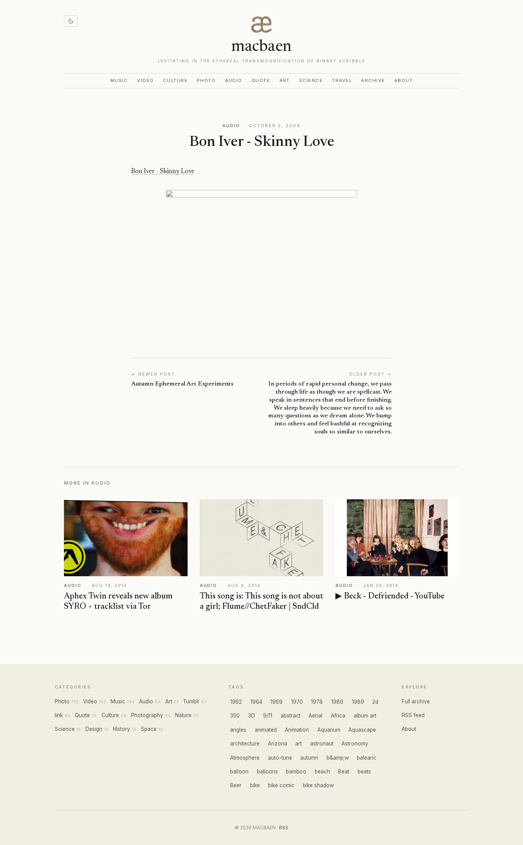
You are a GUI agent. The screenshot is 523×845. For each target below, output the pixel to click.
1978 (317, 702)
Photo (206, 80)
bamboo (296, 771)
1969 (276, 702)
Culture (175, 80)
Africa (338, 716)
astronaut (321, 743)
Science (311, 80)
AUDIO (231, 125)
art (298, 743)
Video (145, 80)
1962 (236, 702)
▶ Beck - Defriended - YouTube (390, 596)
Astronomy (355, 743)
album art (365, 716)
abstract (291, 716)
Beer (236, 785)
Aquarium (328, 730)
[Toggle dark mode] (71, 21)
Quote (261, 80)
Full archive (416, 701)
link (59, 715)
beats (364, 771)
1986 (337, 702)
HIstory (121, 729)
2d (375, 702)
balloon (239, 771)
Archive (373, 80)
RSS (283, 827)
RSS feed (413, 715)
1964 (256, 702)
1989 (358, 702)
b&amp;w (338, 758)
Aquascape (362, 730)
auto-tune (280, 758)
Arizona (277, 743)
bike (255, 785)
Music (119, 80)
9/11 (267, 716)
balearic (366, 758)
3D (251, 716)
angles (238, 730)
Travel (342, 80)
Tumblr (191, 701)
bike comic (281, 785)
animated (266, 730)
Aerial (315, 716)
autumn (309, 758)
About (403, 80)
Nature (183, 715)
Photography (147, 715)
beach (322, 771)
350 (235, 716)
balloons (267, 771)
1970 (297, 702)
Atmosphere (245, 758)
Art (284, 80)
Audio (234, 80)
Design (93, 729)
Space (149, 729)
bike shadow (318, 785)
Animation (297, 730)
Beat (343, 771)
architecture (245, 743)
